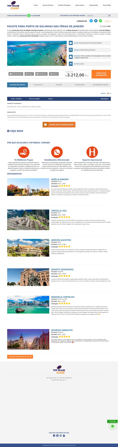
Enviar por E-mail (17, 74)
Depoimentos (93, 5)
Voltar (107, 21)
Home (36, 5)
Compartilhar (42, 74)
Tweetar (30, 74)
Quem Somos (79, 5)
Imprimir (54, 74)
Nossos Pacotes (48, 5)
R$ (110, 93)
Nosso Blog (107, 5)
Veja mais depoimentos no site (19, 356)
